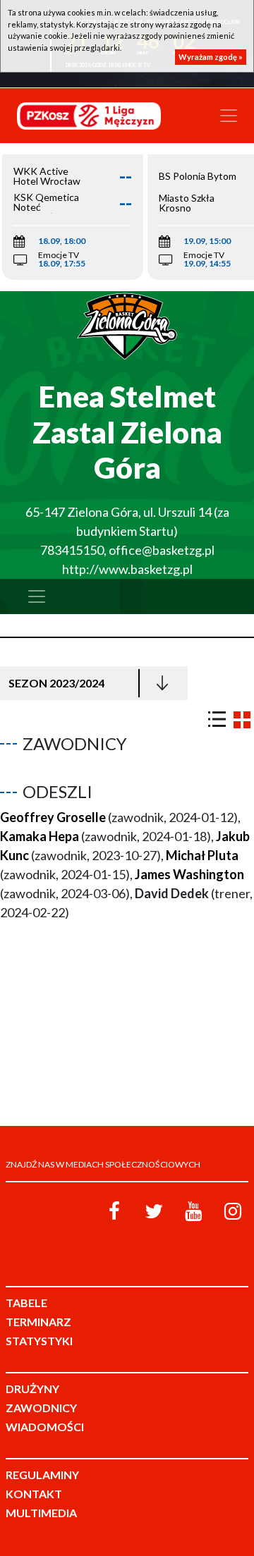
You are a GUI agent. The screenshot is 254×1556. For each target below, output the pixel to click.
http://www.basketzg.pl (127, 569)
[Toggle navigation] (228, 116)
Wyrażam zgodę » (211, 56)
